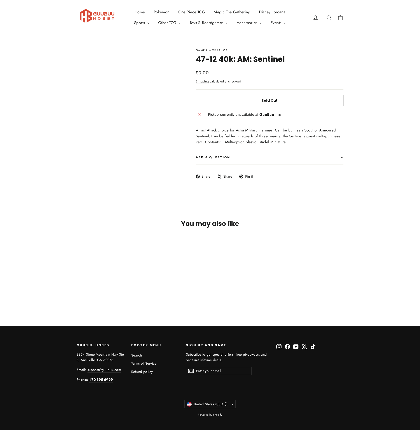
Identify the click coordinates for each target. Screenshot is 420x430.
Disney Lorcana (272, 12)
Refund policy (142, 371)
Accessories (248, 23)
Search (136, 355)
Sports (140, 23)
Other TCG (168, 23)
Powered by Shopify (210, 415)
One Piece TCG (191, 12)
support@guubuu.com (104, 369)
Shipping (202, 81)
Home (140, 12)
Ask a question (213, 157)
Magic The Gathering (232, 12)
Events (277, 23)
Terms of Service (144, 363)
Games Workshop (212, 50)
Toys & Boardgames (207, 23)
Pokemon (162, 12)
